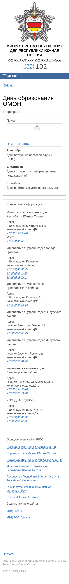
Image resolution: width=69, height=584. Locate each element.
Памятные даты (18, 143)
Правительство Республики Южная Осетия (34, 459)
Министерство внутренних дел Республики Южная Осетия (34, 50)
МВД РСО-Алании (18, 517)
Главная (8, 84)
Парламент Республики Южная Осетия (31, 453)
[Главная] (34, 40)
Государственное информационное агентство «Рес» (29, 488)
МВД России (14, 511)
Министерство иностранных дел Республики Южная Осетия (27, 468)
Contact (8, 554)
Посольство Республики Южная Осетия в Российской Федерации (33, 478)
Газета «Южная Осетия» (22, 497)
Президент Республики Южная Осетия (31, 446)
